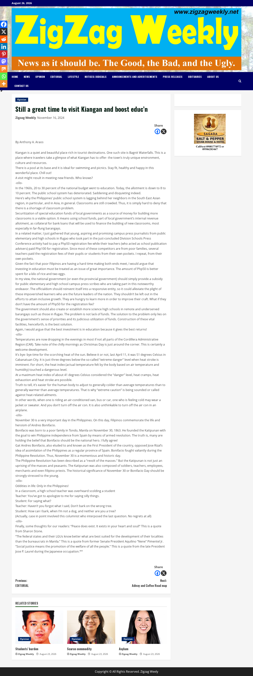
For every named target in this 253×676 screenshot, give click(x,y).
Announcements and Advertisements (134, 77)
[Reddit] (3, 39)
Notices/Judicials (95, 77)
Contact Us (21, 86)
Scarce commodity (79, 648)
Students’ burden (26, 648)
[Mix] (3, 69)
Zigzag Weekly (25, 118)
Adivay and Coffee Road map (149, 583)
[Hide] (1, 90)
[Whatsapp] (3, 76)
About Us (213, 77)
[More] (3, 83)
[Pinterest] (3, 54)
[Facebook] (157, 131)
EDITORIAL (22, 583)
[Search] (240, 81)
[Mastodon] (3, 61)
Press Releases (172, 77)
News (27, 77)
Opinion (40, 77)
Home (15, 77)
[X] (164, 131)
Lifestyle (73, 77)
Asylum (123, 648)
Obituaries (195, 77)
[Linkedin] (3, 46)
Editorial (56, 77)
